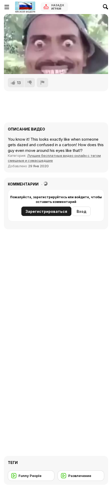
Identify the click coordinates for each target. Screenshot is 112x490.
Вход (81, 211)
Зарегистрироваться (46, 211)
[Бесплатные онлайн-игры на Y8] (25, 7)
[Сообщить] (42, 82)
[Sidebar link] (7, 7)
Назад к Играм (57, 7)
